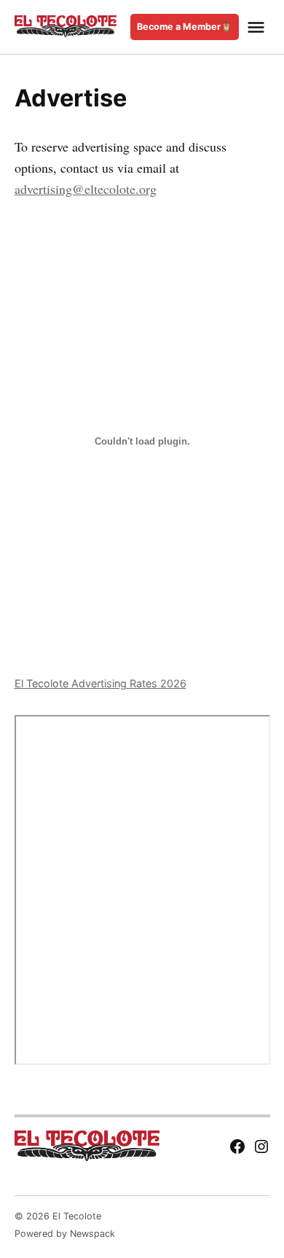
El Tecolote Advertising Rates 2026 (100, 683)
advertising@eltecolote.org (86, 189)
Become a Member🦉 (184, 26)
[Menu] (257, 27)
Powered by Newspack (65, 1233)
